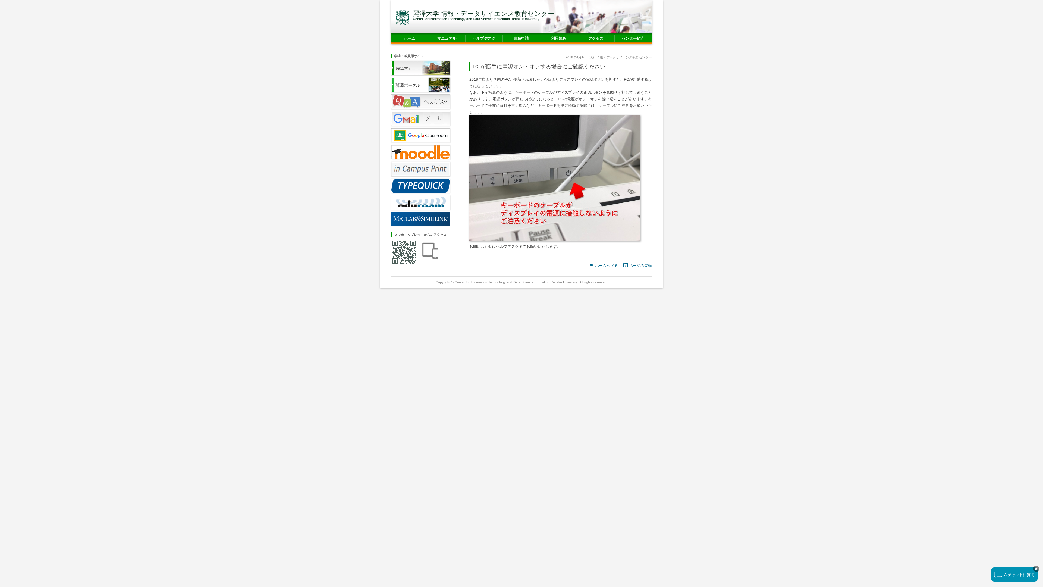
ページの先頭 (640, 265)
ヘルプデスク (484, 38)
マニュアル (446, 38)
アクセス (596, 38)
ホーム (409, 38)
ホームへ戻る (606, 265)
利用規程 (558, 38)
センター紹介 (633, 38)
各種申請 (521, 38)
